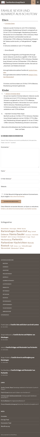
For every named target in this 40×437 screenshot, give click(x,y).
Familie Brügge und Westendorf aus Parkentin (21, 347)
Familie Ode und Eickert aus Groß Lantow (25, 324)
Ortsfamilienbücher (7, 260)
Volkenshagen (7, 308)
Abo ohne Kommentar (17, 196)
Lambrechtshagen (8, 280)
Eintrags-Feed (5, 419)
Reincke (31, 243)
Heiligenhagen (7, 273)
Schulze (16, 246)
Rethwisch (6, 291)
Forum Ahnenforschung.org (9, 404)
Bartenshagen (8, 231)
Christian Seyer (10, 23)
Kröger (28, 237)
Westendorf (15, 248)
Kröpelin (5, 277)
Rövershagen (7, 301)
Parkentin (17, 239)
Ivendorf (4, 237)
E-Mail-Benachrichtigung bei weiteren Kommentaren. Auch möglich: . (19, 195)
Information (5, 315)
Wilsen (22, 248)
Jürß (9, 237)
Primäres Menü (38, 2)
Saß (11, 246)
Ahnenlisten (5, 228)
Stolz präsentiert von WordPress (9, 434)
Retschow (6, 294)
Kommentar (5, 147)
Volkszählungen (27, 246)
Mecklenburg (6, 239)
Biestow (5, 263)
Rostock (5, 245)
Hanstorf (6, 270)
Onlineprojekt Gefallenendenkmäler (11, 396)
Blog (29, 231)
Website (3, 186)
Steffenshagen (7, 304)
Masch (33, 237)
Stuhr (20, 246)
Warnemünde (5, 248)
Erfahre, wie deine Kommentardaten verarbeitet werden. (19, 209)
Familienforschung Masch (15, 2)
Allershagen (12, 228)
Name (3, 171)
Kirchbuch (14, 237)
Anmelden (4, 416)
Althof (19, 228)
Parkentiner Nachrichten (14, 242)
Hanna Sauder (17, 234)
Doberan (5, 234)
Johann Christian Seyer (12, 93)
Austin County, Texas (7, 387)
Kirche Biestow (5, 401)
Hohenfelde (35, 234)
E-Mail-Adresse (6, 179)
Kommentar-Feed (6, 423)
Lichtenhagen (7, 284)
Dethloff (33, 231)
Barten (24, 228)
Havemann (28, 234)
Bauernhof (21, 231)
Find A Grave (4, 392)
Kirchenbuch (21, 237)
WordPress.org (5, 426)
